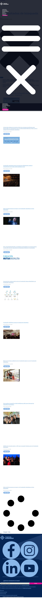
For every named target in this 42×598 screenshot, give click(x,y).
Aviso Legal (2, 590)
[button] (21, 59)
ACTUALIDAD (4, 13)
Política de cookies (3, 593)
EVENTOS (3, 12)
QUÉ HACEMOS (4, 10)
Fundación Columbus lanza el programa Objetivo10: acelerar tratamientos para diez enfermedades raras (17, 166)
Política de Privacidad (27, 588)
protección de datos (25, 585)
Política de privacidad (3, 592)
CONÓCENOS (4, 9)
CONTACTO (4, 14)
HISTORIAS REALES (5, 11)
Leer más (6, 134)
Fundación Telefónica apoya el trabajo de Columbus (15, 322)
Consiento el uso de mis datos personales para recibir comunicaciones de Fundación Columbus (18, 586)
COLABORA (5, 15)
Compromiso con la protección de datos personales (8, 595)
